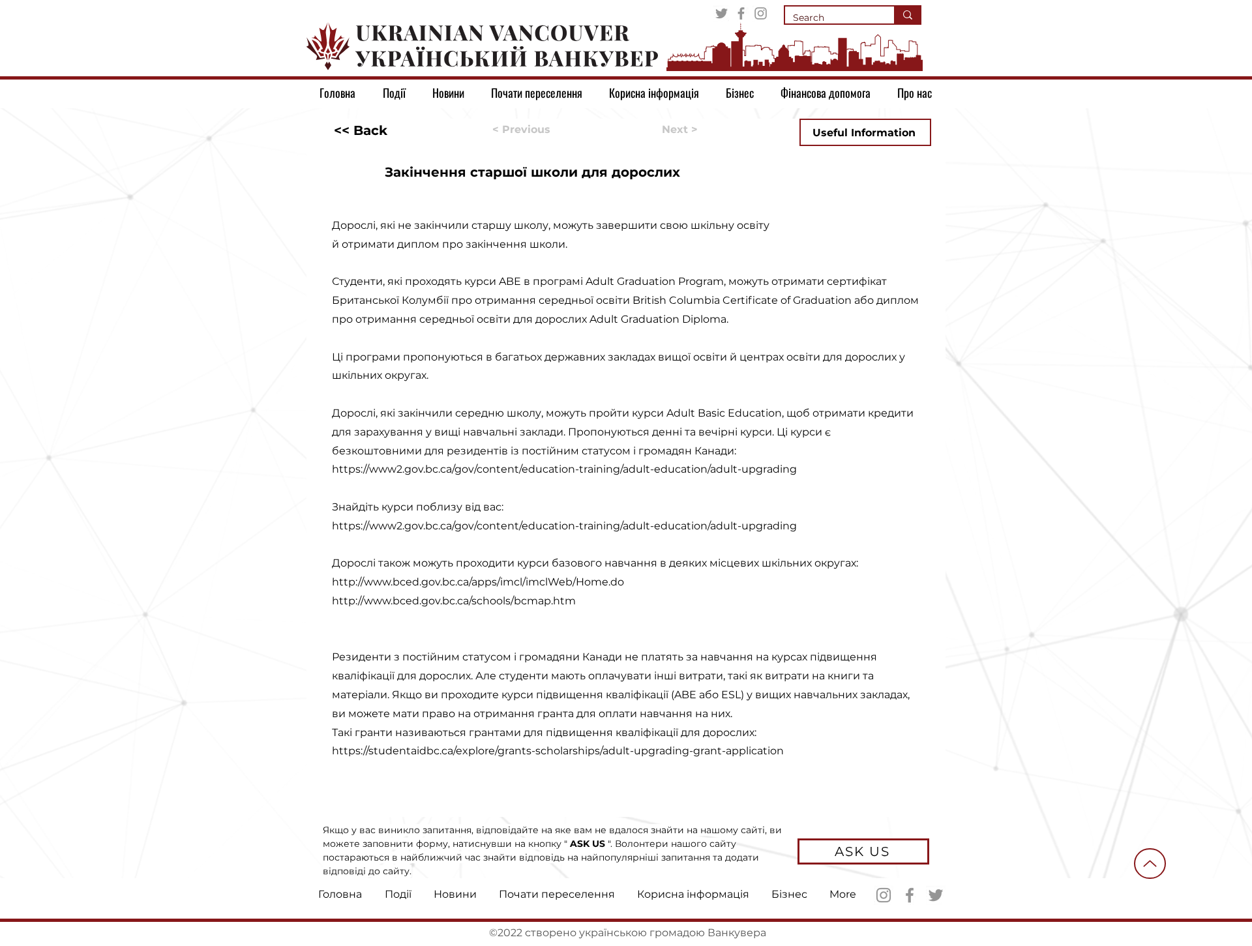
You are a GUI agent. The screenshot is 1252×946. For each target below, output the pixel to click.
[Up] (1150, 863)
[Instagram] (761, 13)
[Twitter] (721, 13)
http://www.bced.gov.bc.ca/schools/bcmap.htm (454, 601)
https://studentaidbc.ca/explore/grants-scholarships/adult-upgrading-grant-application (558, 751)
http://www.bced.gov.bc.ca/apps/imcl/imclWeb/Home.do (478, 582)
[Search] (907, 15)
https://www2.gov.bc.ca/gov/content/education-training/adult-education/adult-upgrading (564, 469)
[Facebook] (741, 13)
